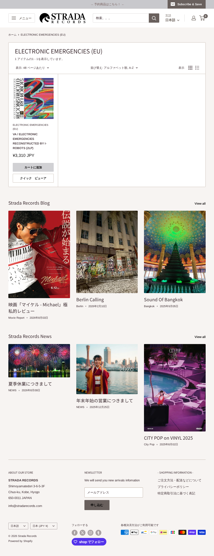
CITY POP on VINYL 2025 (168, 438)
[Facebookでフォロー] (75, 533)
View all (200, 203)
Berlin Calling (90, 299)
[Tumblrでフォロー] (98, 533)
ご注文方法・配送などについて (179, 480)
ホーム (12, 34)
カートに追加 (33, 167)
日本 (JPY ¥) (40, 525)
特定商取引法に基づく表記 (176, 493)
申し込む (97, 505)
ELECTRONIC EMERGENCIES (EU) (43, 34)
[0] (202, 18)
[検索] (154, 18)
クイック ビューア (33, 178)
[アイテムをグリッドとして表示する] (190, 68)
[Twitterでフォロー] (82, 533)
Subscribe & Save (189, 4)
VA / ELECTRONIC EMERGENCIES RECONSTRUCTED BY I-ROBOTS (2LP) (30, 141)
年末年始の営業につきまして (104, 400)
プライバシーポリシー (173, 486)
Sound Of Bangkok (163, 299)
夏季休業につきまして (30, 384)
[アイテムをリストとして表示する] (197, 68)
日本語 (15, 525)
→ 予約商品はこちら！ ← (107, 4)
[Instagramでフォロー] (90, 533)
